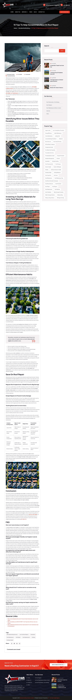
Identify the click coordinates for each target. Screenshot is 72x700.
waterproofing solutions (49, 197)
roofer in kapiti (48, 166)
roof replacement (26, 637)
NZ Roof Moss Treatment (50, 144)
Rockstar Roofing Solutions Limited (27, 697)
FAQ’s (30, 12)
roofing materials (57, 172)
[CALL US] (62, 5)
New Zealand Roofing (57, 141)
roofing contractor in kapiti (56, 169)
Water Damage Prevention (58, 192)
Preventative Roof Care (49, 152)
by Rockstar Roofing (10, 74)
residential (33, 634)
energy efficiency (48, 133)
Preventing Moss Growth (49, 155)
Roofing (33, 637)
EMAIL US (48, 4)
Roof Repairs (49, 105)
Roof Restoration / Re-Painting (53, 102)
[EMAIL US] (44, 5)
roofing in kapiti (10, 640)
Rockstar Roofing (55, 161)
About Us (17, 12)
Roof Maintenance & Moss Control (54, 108)
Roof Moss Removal (49, 183)
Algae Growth (47, 130)
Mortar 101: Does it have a (56, 87)
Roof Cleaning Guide (49, 164)
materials (61, 138)
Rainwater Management (49, 158)
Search (46, 46)
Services (24, 12)
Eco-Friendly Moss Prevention (58, 130)
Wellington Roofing (60, 197)
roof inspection (48, 175)
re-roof (58, 158)
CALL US (65, 4)
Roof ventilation (48, 192)
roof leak (55, 175)
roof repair (18, 637)
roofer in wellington (57, 166)
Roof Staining (57, 189)
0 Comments (27, 74)
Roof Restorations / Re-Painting (42, 682)
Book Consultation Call (58, 664)
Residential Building (24, 28)
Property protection (60, 155)
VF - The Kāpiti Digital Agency (54, 697)
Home (12, 12)
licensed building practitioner (51, 138)
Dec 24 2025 (53, 70)
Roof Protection (58, 183)
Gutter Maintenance (57, 133)
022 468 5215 (23, 519)
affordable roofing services (12, 634)
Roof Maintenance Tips (59, 178)
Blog (35, 12)
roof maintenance (10, 637)
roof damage (58, 164)
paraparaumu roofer (49, 147)
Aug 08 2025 (53, 77)
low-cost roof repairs (24, 634)
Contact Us (41, 12)
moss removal (48, 141)
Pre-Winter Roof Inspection (50, 150)
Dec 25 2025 (53, 63)
